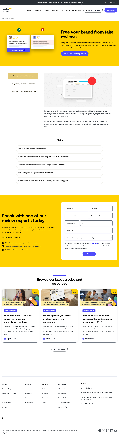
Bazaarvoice (45, 393)
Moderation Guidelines (58, 430)
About (27, 389)
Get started (111, 10)
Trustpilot (44, 389)
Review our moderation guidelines (75, 54)
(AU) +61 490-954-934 (87, 404)
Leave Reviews (63, 393)
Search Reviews (63, 398)
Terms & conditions (26, 430)
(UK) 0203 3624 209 (87, 388)
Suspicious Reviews (64, 402)
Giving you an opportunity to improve (23, 92)
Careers (27, 398)
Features (4, 384)
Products (28, 10)
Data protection (36, 430)
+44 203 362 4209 (94, 10)
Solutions (38, 10)
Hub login (113, 2)
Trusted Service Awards (9, 393)
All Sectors (5, 407)
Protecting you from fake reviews (22, 76)
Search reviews (76, 2)
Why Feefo (65, 10)
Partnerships (29, 402)
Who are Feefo (62, 389)
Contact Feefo (76, 10)
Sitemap (8, 433)
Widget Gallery (6, 389)
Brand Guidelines (46, 430)
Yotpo (43, 402)
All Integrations (6, 402)
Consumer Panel (63, 407)
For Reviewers (62, 384)
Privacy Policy (93, 243)
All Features (5, 398)
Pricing (47, 10)
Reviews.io (45, 398)
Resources (54, 10)
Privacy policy (69, 430)
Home (3, 18)
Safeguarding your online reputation (23, 84)
